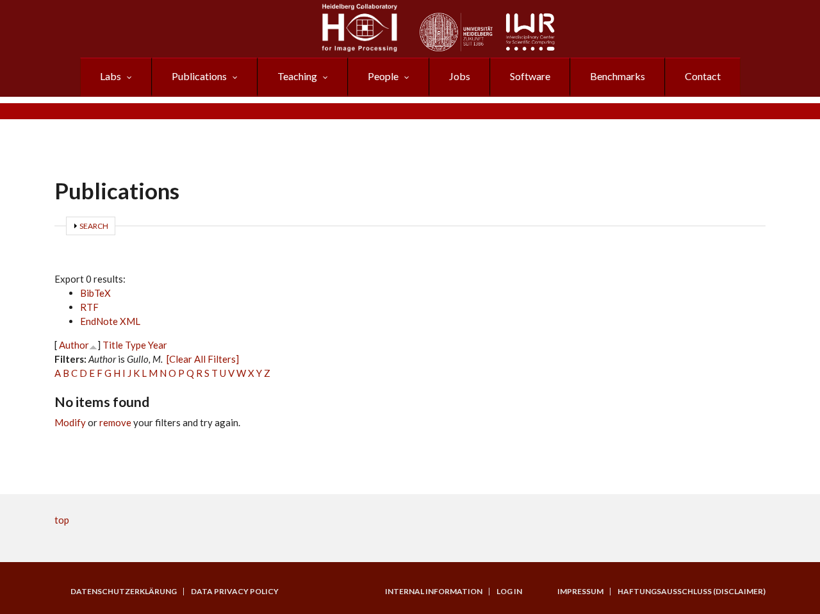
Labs (110, 76)
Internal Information (433, 591)
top (61, 520)
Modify (70, 422)
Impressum (580, 591)
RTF (89, 307)
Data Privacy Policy (235, 591)
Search (93, 226)
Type (135, 345)
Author (74, 345)
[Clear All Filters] (203, 359)
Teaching (297, 76)
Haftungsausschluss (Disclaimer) (692, 591)
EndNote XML (110, 321)
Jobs (459, 76)
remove (115, 422)
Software (530, 76)
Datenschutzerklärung (123, 591)
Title (112, 345)
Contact (703, 76)
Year (157, 345)
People (383, 76)
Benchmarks (617, 76)
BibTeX (95, 293)
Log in (509, 591)
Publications (199, 76)
